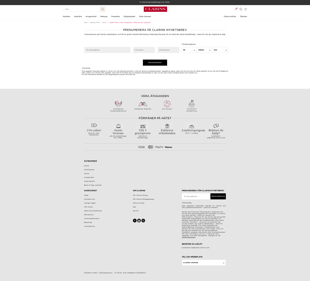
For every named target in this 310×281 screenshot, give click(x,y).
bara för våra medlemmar (94, 132)
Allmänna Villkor (91, 273)
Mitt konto (88, 207)
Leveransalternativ (92, 218)
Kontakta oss (89, 199)
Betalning (88, 222)
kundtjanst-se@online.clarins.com (216, 137)
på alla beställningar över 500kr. (118, 133)
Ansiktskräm (89, 169)
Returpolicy (89, 214)
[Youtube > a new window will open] (139, 222)
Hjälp (86, 195)
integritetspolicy (189, 237)
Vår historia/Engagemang (143, 199)
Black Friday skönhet (93, 185)
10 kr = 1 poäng (192, 131)
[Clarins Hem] (155, 9)
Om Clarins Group (140, 195)
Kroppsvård (89, 177)
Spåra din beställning (93, 211)
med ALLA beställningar (143, 133)
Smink (86, 166)
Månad (201, 50)
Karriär (136, 211)
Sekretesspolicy (106, 273)
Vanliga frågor (90, 203)
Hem (86, 22)
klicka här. (132, 74)
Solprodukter (89, 181)
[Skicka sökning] (102, 9)
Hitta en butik (138, 203)
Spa (134, 207)
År (184, 50)
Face (104, 22)
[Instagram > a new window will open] (143, 222)
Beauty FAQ (94, 22)
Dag (215, 50)
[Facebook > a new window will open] (135, 222)
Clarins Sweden (190, 262)
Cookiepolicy (89, 226)
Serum (86, 173)
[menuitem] (235, 9)
